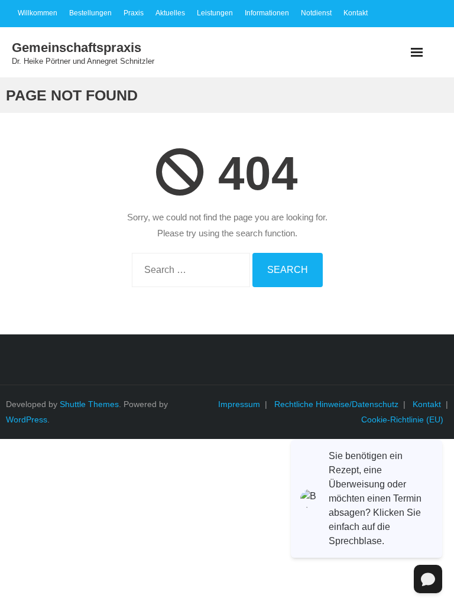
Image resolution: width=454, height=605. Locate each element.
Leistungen (215, 13)
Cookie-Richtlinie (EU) (402, 419)
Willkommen (37, 13)
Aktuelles (170, 13)
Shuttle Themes (89, 404)
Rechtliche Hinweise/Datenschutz (336, 404)
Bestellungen (90, 13)
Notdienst (316, 13)
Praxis (134, 13)
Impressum (239, 404)
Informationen (267, 13)
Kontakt (355, 13)
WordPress (26, 419)
